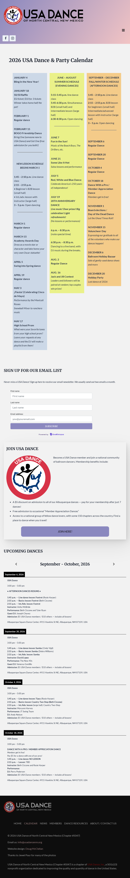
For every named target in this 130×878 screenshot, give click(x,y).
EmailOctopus (58, 434)
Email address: (16, 414)
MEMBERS (56, 823)
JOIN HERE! (65, 531)
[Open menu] (123, 30)
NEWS (43, 823)
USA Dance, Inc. (95, 864)
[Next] (114, 564)
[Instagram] (13, 38)
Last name (15, 402)
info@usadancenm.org (30, 842)
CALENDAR (30, 823)
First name (15, 391)
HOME (18, 823)
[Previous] (16, 564)
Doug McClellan (34, 848)
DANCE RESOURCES (76, 823)
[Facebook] (6, 38)
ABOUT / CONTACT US (103, 823)
